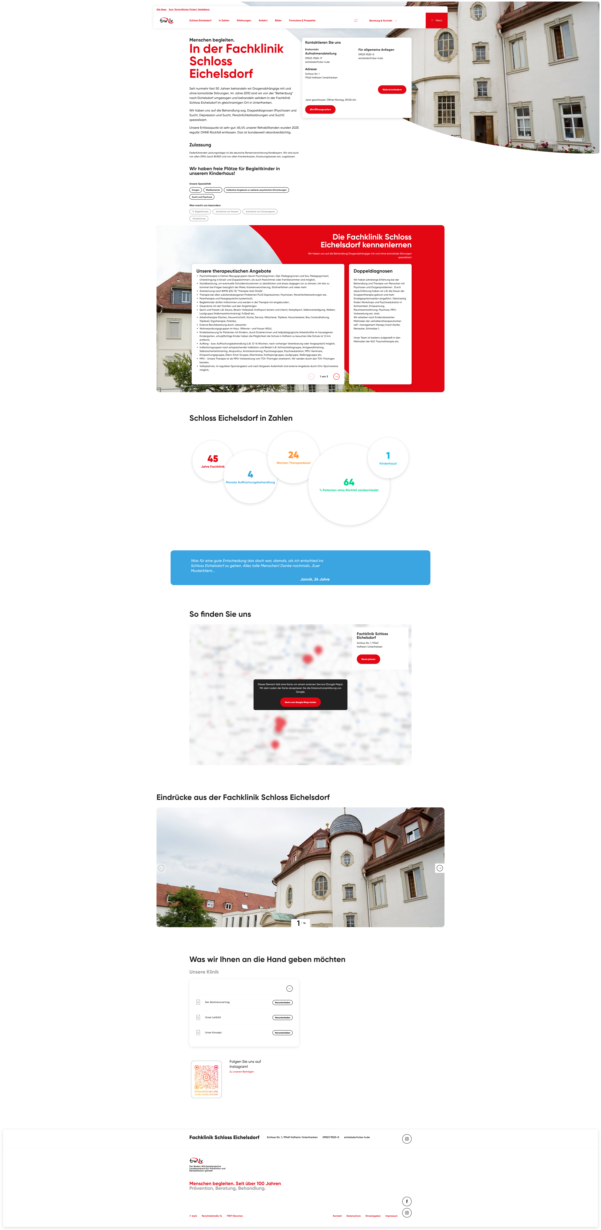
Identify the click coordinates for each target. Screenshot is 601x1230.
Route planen (368, 659)
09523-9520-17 (313, 58)
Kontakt (337, 1215)
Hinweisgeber (373, 1215)
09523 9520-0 (366, 54)
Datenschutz (354, 1215)
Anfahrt (263, 20)
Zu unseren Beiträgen (242, 1071)
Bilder (278, 20)
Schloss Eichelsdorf (200, 20)
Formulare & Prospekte (302, 20)
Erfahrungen (244, 20)
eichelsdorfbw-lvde (317, 61)
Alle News (162, 9)
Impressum (391, 1215)
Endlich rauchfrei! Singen (182, 9)
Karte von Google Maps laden (300, 702)
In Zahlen (224, 20)
